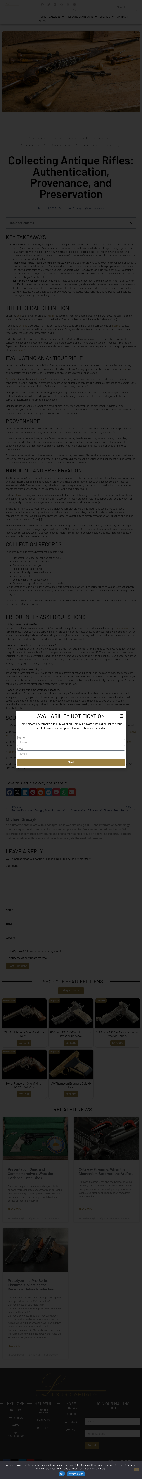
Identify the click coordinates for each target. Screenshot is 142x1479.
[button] (121, 716)
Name (21, 737)
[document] (71, 739)
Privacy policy (76, 1473)
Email (20, 749)
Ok (61, 1473)
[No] (136, 1469)
